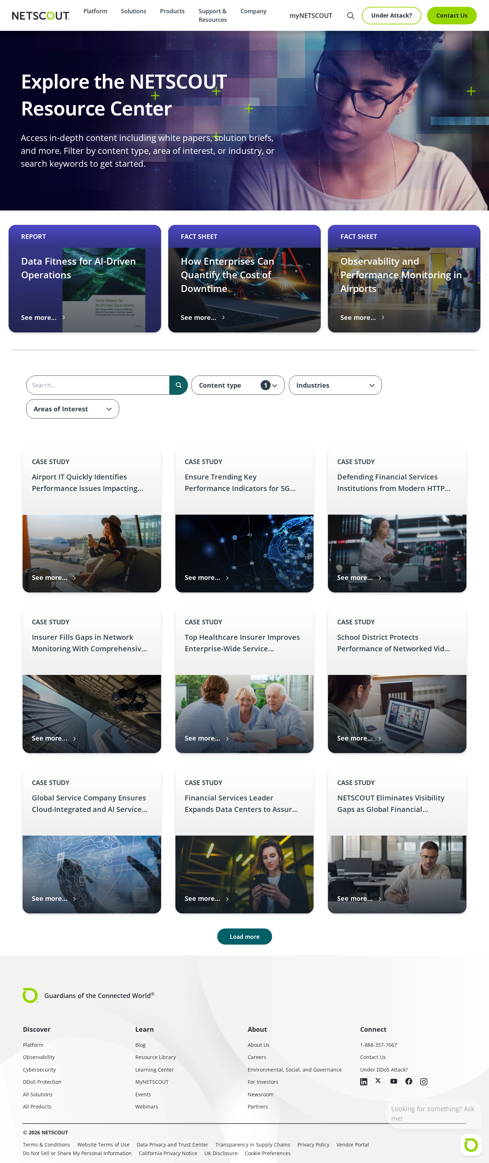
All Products (37, 1106)
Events (143, 1094)
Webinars (146, 1106)
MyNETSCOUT (152, 1081)
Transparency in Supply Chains (253, 1144)
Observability (39, 1057)
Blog (140, 1044)
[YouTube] (393, 1082)
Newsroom (260, 1094)
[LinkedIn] (363, 1082)
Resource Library (155, 1057)
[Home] (40, 15)
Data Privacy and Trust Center (172, 1144)
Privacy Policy (313, 1144)
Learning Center (154, 1069)
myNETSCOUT (311, 15)
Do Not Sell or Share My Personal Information (77, 1153)
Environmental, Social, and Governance (295, 1069)
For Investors (263, 1081)
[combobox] (238, 385)
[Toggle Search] (350, 15)
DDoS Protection (42, 1081)
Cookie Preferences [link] (268, 1153)
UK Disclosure (221, 1153)
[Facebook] (408, 1082)
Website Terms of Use (103, 1144)
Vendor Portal (353, 1144)
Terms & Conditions (46, 1144)
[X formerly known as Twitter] (378, 1080)
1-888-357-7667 (378, 1044)
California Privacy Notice (168, 1153)
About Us (259, 1044)
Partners (258, 1106)
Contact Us (452, 15)
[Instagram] (423, 1082)
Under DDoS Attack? (384, 1069)
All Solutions (38, 1094)
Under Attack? (391, 15)
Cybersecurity (39, 1069)
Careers (257, 1057)
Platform (95, 11)
